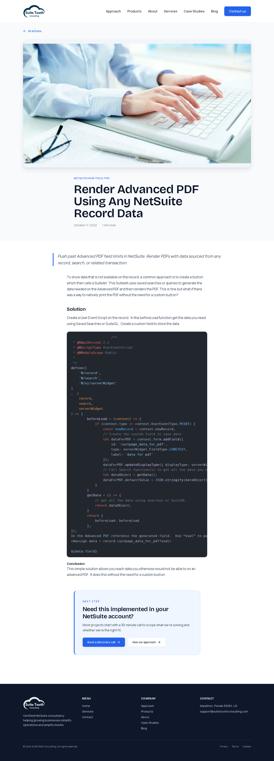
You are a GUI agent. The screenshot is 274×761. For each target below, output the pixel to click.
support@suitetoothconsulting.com (224, 711)
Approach (113, 11)
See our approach (144, 642)
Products (134, 11)
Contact (87, 717)
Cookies (247, 746)
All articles (35, 31)
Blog (214, 11)
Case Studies (194, 11)
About (152, 11)
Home (86, 706)
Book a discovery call (101, 642)
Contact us (237, 11)
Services (170, 11)
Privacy (224, 746)
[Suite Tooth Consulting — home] (34, 11)
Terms (235, 746)
